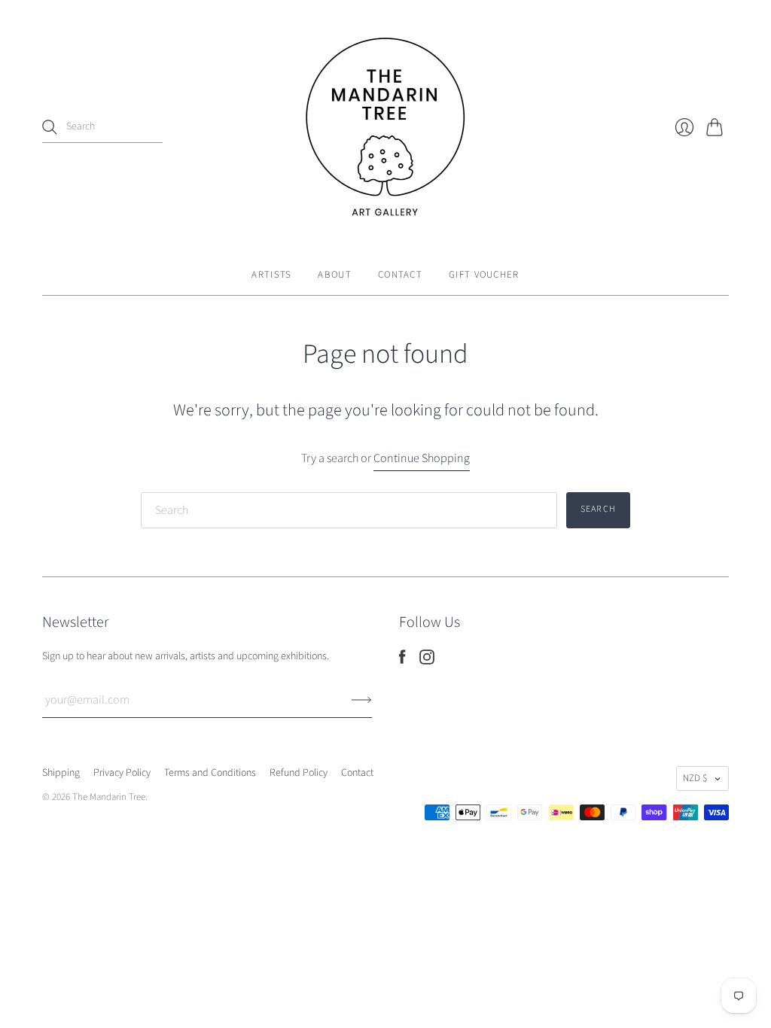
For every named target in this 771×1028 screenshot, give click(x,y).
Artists (271, 274)
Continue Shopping (421, 458)
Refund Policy (299, 772)
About (335, 274)
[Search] (49, 127)
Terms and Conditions (210, 772)
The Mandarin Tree (108, 797)
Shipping (61, 772)
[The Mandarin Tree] (385, 127)
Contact (400, 274)
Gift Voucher (484, 274)
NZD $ (695, 778)
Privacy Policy (122, 772)
